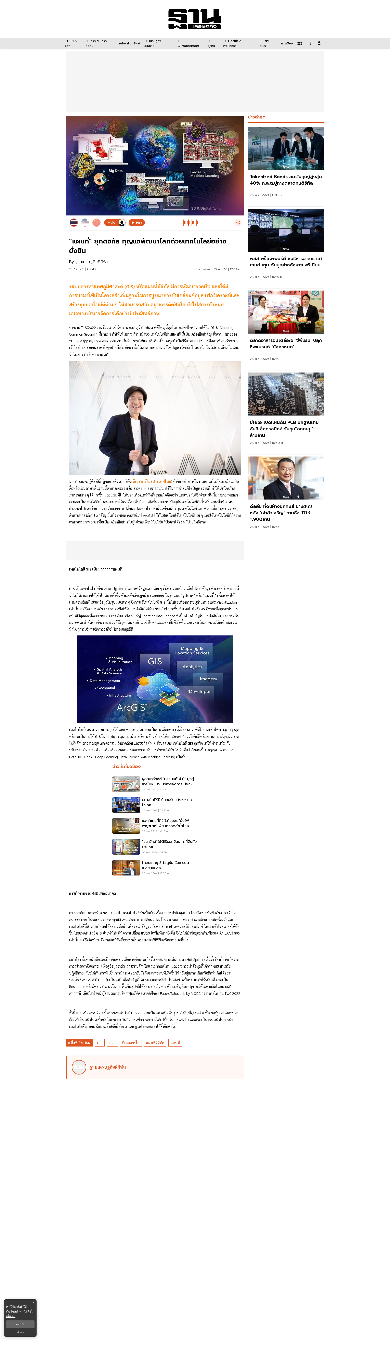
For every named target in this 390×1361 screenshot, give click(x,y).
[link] (286, 166)
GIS (99, 1042)
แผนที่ (175, 1042)
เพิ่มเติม (10, 1316)
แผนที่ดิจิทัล (155, 1042)
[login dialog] (319, 43)
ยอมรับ (20, 1324)
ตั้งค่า (20, 1332)
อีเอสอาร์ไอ (131, 1042)
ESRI (112, 1042)
